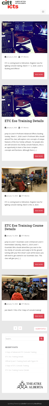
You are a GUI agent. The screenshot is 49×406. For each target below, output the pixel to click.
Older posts (40, 329)
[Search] (41, 339)
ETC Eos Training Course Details (24, 227)
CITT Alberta (24, 57)
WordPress (37, 404)
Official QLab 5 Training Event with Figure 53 (21, 361)
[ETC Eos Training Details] (24, 101)
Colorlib (23, 404)
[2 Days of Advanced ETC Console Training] (24, 37)
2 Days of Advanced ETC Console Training (20, 352)
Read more (39, 74)
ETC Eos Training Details (24, 121)
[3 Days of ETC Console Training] (24, 179)
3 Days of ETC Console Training (17, 366)
